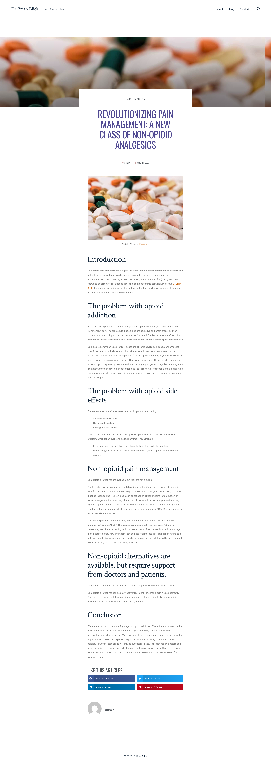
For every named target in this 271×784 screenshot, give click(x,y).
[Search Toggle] (258, 9)
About (219, 9)
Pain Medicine (135, 99)
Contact (244, 9)
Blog (231, 9)
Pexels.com (144, 244)
